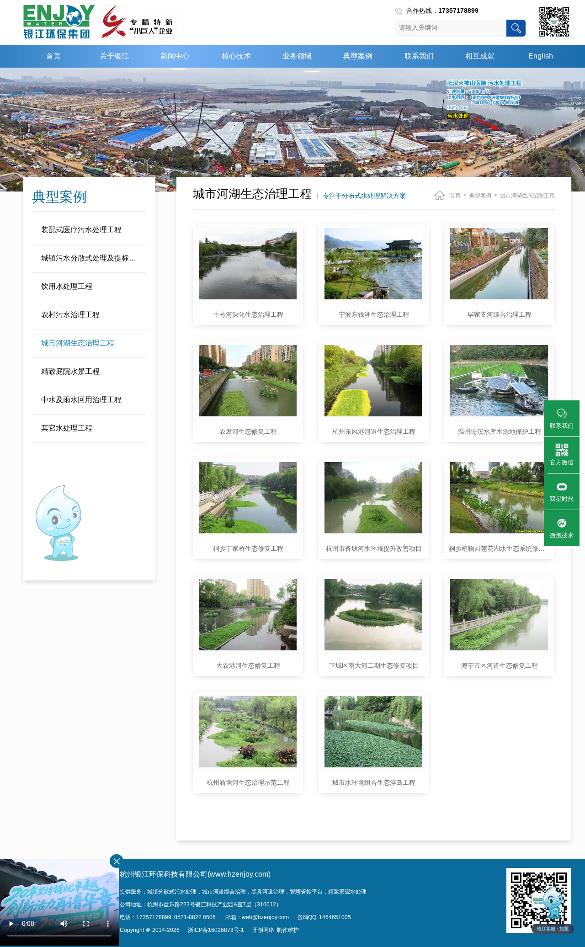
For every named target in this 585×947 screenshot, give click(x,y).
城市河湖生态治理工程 (77, 343)
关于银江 (114, 56)
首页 (53, 56)
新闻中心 (175, 56)
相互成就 (480, 56)
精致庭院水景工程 (70, 371)
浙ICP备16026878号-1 (216, 930)
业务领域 (297, 56)
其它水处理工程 (66, 428)
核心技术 (236, 56)
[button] (553, 909)
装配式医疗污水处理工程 (81, 230)
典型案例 (357, 56)
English (540, 56)
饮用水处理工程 (66, 286)
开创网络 (263, 930)
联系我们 (419, 56)
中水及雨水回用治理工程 (81, 400)
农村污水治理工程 (70, 315)
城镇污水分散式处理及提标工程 (92, 258)
